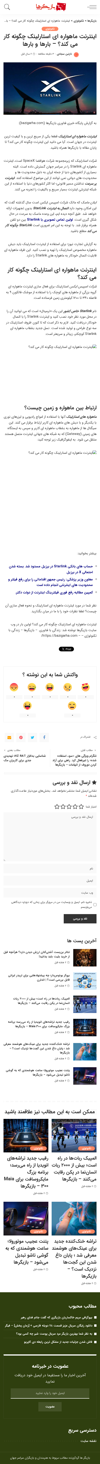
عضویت (50, 1406)
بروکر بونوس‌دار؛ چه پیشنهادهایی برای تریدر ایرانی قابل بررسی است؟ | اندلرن (39, 977)
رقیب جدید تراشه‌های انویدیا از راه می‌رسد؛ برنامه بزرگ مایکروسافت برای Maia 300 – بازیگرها (39, 1024)
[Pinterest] (21, 737)
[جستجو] (8, 7)
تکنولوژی (50, 29)
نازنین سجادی (64, 54)
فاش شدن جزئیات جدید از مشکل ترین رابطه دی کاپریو (58, 1342)
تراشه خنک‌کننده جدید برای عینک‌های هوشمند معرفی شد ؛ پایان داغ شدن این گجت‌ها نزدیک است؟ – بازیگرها (36, 1048)
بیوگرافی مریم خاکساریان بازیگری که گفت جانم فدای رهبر (56, 1317)
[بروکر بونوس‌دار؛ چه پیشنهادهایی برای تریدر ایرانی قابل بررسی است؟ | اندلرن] (85, 981)
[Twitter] (32, 737)
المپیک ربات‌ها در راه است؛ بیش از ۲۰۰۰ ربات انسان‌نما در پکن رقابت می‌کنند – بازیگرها (41, 1000)
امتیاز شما (91, 806)
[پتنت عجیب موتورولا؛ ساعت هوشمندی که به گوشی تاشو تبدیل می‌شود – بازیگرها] (85, 1076)
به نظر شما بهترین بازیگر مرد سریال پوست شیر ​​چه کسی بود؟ (54, 1334)
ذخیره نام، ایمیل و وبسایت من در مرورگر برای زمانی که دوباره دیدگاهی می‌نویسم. (51, 904)
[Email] (9, 737)
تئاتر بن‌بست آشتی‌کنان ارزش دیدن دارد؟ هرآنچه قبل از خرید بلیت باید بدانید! (36, 954)
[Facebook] (44, 737)
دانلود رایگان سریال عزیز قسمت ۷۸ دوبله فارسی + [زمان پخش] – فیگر (48, 1325)
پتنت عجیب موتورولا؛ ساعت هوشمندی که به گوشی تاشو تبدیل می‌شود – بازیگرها (38, 1072)
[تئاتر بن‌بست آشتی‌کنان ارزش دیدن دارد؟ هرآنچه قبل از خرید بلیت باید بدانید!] (85, 957)
